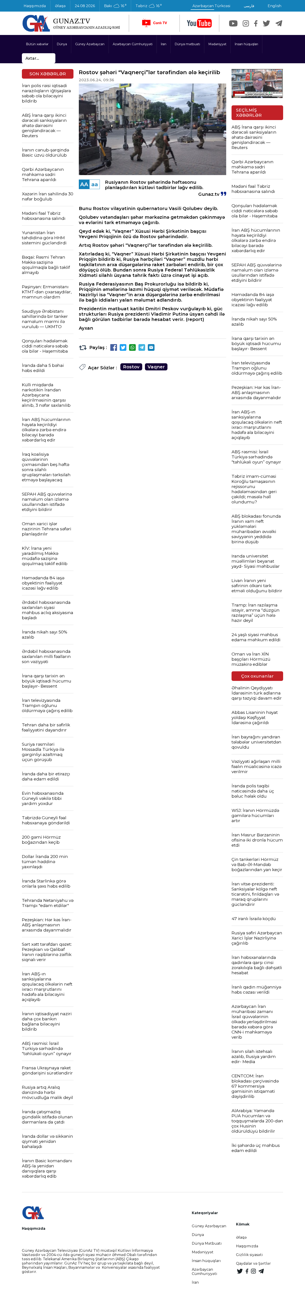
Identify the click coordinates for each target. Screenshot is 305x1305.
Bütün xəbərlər (37, 44)
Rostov (131, 367)
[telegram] (279, 23)
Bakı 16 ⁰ (115, 6)
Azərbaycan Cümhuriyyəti (132, 44)
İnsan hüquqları (246, 44)
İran (163, 44)
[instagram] (246, 23)
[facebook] (255, 23)
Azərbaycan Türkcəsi (211, 6)
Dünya (62, 44)
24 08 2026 (85, 6)
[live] (154, 23)
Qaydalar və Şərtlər (253, 1263)
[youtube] (199, 23)
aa (94, 184)
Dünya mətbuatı (187, 44)
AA (84, 184)
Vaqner (156, 367)
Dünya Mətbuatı (207, 1243)
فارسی (249, 6)
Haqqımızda (35, 6)
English (274, 6)
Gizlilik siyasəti (249, 1255)
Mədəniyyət (217, 44)
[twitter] (266, 23)
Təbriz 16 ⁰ (149, 6)
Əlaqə (60, 6)
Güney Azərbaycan (89, 44)
